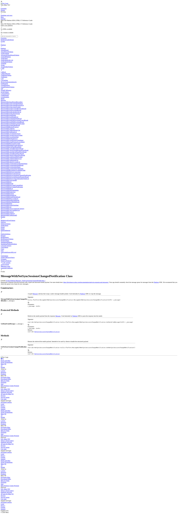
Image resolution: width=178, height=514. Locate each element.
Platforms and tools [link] (6, 392)
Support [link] (3, 409)
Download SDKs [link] (6, 379)
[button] (89, 2)
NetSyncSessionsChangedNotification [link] (47, 331)
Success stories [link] (5, 397)
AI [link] (1, 366)
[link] (4, 3)
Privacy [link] (3, 406)
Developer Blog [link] (5, 377)
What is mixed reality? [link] (7, 391)
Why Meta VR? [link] (5, 389)
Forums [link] (3, 407)
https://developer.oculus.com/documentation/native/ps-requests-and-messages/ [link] (86, 282)
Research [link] (3, 372)
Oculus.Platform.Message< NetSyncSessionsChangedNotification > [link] (26, 280)
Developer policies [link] (6, 402)
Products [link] (3, 374)
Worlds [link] (3, 367)
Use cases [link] (3, 399)
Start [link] (2, 384)
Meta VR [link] (3, 364)
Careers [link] (3, 371)
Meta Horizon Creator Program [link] (10, 386)
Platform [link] (156, 282)
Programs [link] (3, 382)
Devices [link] (3, 396)
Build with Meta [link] (5, 361)
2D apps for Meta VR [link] (7, 394)
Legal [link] (2, 404)
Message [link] (35, 294)
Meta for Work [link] (5, 381)
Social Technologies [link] (7, 362)
